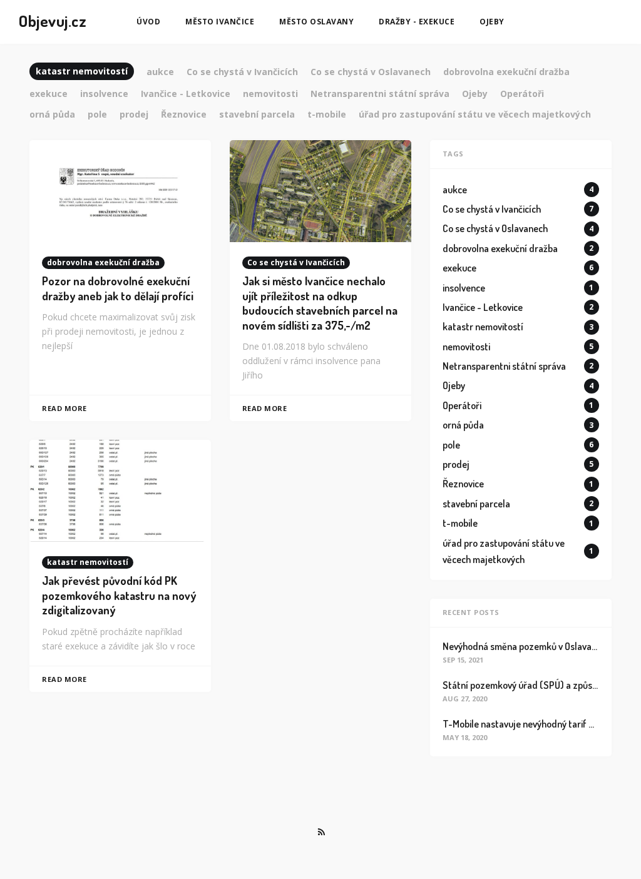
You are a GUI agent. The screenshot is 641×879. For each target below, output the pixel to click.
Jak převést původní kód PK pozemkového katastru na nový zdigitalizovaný (119, 595)
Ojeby (492, 21)
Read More (64, 408)
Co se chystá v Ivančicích (296, 262)
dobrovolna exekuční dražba (103, 262)
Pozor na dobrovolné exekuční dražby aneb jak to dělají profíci (117, 288)
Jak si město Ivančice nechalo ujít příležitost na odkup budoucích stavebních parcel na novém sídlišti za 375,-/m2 (319, 303)
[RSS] (321, 832)
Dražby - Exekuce (416, 21)
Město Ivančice (219, 21)
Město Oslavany (316, 21)
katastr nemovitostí (87, 562)
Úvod (148, 21)
